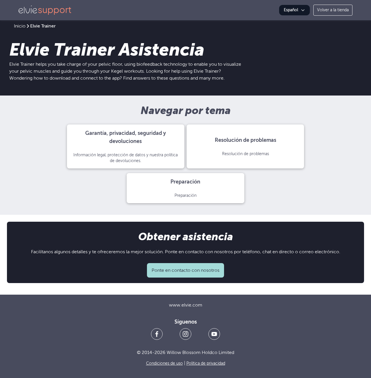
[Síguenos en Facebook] (157, 334)
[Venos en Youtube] (214, 334)
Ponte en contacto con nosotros (185, 270)
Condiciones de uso (164, 363)
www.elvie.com (185, 305)
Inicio (20, 26)
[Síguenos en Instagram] (185, 334)
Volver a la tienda (333, 10)
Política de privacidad (205, 363)
